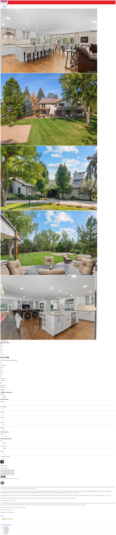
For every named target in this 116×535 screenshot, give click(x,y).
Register (5, 3)
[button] (58, 40)
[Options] (1, 341)
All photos (2, 342)
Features (4, 6)
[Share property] (6, 341)
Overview (5, 5)
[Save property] (4, 341)
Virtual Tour (7, 342)
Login (2, 3)
